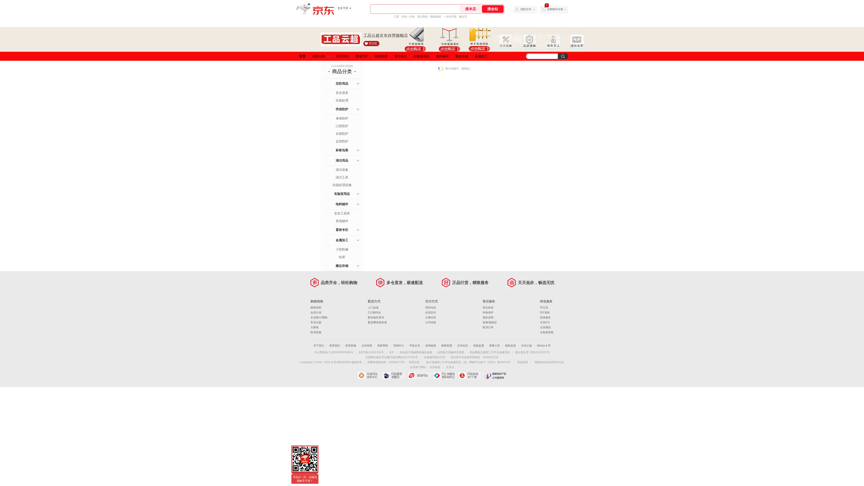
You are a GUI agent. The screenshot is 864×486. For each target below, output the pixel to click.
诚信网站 (419, 375)
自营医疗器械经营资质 (450, 352)
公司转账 (430, 322)
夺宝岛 (544, 307)
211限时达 (374, 312)
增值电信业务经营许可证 (549, 362)
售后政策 (488, 307)
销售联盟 (446, 345)
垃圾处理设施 (342, 185)
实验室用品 (421, 56)
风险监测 (478, 345)
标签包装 (381, 56)
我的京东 (525, 9)
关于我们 (318, 345)
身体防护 (342, 118)
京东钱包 (435, 367)
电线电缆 (435, 16)
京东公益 (526, 345)
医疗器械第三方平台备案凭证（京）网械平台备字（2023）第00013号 (468, 362)
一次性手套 (450, 16)
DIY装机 (545, 312)
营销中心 (398, 345)
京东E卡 (545, 322)
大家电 (314, 327)
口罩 (396, 16)
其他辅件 (342, 221)
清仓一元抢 (408, 16)
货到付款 (430, 307)
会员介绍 (315, 312)
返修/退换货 (490, 322)
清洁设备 (342, 169)
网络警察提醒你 (394, 375)
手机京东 (414, 345)
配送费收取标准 (377, 322)
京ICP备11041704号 (371, 352)
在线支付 (430, 312)
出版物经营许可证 (434, 357)
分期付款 (430, 317)
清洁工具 (342, 177)
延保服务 (545, 317)
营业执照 (522, 362)
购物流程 (315, 307)
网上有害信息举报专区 (444, 375)
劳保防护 (362, 56)
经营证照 (414, 362)
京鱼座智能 (547, 332)
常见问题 (315, 322)
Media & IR (544, 345)
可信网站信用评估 (369, 375)
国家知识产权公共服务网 (495, 375)
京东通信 (545, 327)
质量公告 (494, 345)
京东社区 (462, 345)
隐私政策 (510, 345)
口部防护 (342, 126)
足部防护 (342, 141)
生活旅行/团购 (318, 317)
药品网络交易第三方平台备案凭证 (490, 352)
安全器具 (342, 92)
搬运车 (463, 16)
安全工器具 (342, 213)
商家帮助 (382, 345)
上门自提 (373, 307)
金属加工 (481, 56)
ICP (391, 352)
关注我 (373, 43)
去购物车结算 (555, 9)
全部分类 (318, 56)
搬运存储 (461, 56)
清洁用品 (422, 16)
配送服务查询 (376, 317)
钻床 (342, 257)
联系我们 (334, 345)
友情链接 (430, 345)
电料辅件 (442, 56)
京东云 (450, 367)
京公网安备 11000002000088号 (333, 352)
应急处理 (342, 100)
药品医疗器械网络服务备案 (416, 352)
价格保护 (488, 312)
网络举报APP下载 (470, 375)
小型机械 (342, 249)
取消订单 (488, 327)
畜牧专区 (342, 230)
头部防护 (342, 133)
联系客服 (315, 332)
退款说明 (488, 317)
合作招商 (366, 345)
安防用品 (342, 56)
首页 (302, 56)
